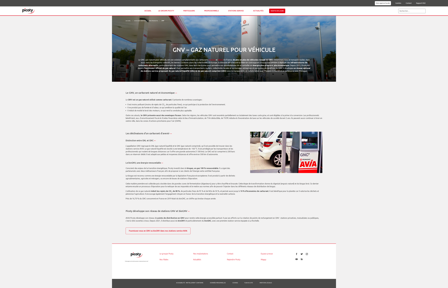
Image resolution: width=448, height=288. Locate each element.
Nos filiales (163, 259)
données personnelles (218, 282)
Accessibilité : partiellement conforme (189, 282)
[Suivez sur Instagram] (307, 254)
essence (212, 60)
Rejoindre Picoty (233, 259)
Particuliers (189, 11)
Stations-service (236, 11)
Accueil (147, 11)
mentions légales (266, 282)
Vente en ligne (277, 11)
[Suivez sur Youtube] (296, 259)
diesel (220, 60)
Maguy (263, 259)
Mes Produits (153, 20)
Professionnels (211, 11)
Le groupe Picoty (166, 11)
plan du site (249, 282)
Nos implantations (200, 254)
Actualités (258, 11)
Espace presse (267, 254)
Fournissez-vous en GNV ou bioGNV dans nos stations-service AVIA (158, 231)
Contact (409, 3)
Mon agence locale (383, 3)
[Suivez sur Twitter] (302, 254)
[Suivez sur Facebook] (296, 254)
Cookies (235, 282)
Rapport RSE (421, 3)
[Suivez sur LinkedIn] (302, 259)
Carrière (398, 3)
